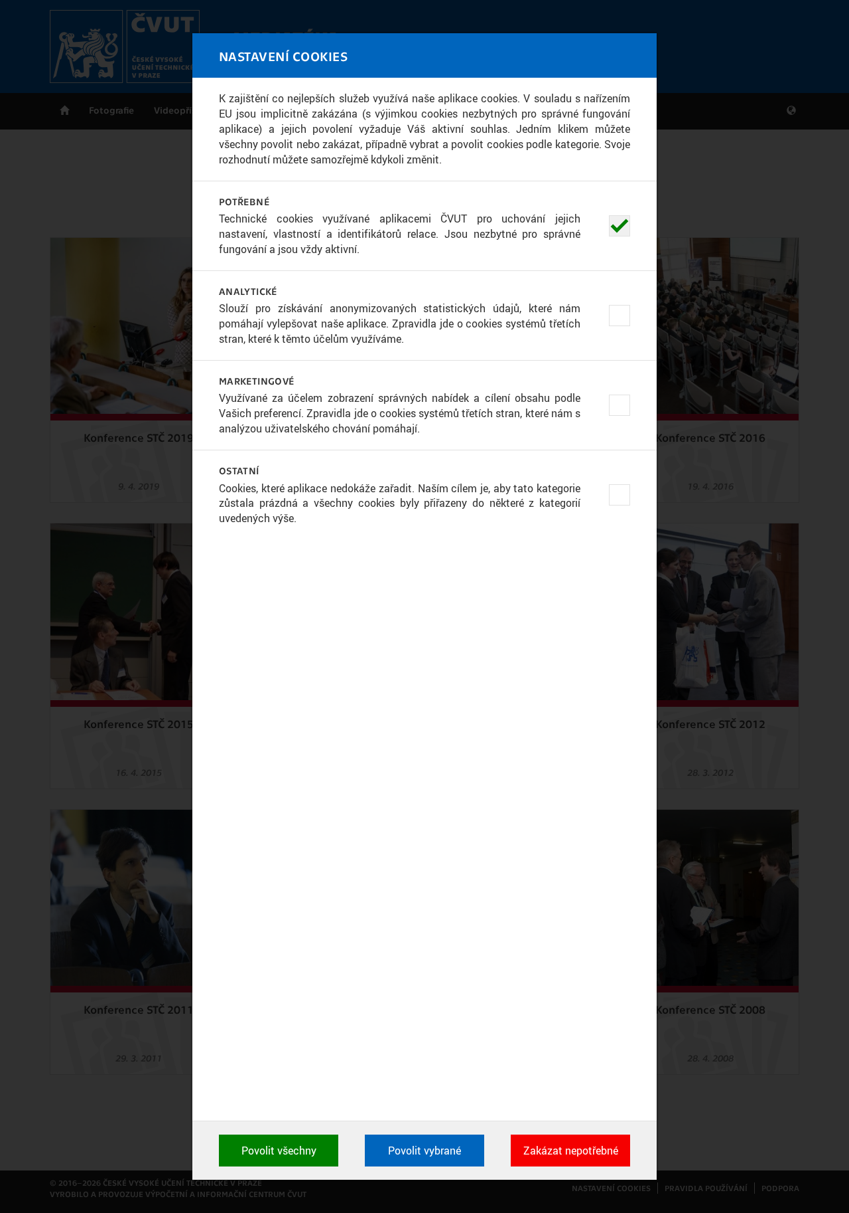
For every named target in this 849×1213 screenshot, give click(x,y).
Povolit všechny (278, 1150)
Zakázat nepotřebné (570, 1150)
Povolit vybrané (424, 1150)
